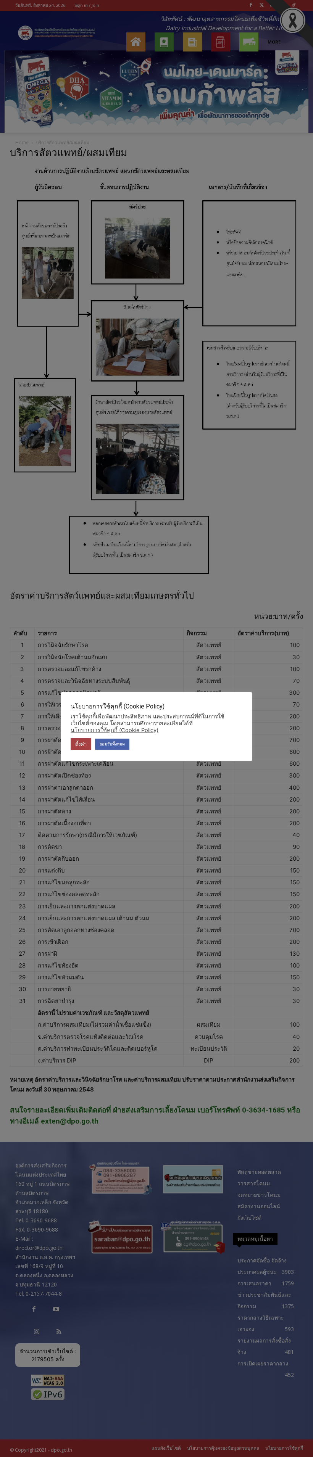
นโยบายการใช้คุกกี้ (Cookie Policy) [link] (114, 730)
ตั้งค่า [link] (81, 744)
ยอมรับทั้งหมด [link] (112, 744)
